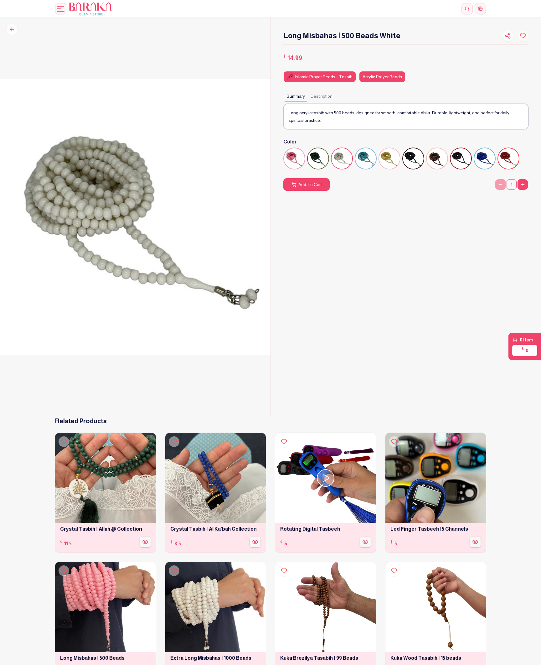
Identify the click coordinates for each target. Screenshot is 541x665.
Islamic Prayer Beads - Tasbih (324, 76)
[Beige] (389, 158)
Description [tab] (321, 96)
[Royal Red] (508, 158)
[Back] (12, 29)
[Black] (413, 158)
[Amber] (437, 158)
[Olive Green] (318, 158)
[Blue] (366, 158)
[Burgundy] (461, 158)
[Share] (507, 35)
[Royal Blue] (485, 158)
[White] (342, 158)
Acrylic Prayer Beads (382, 76)
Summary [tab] (295, 96)
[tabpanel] (405, 116)
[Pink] (294, 158)
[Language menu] (480, 8)
